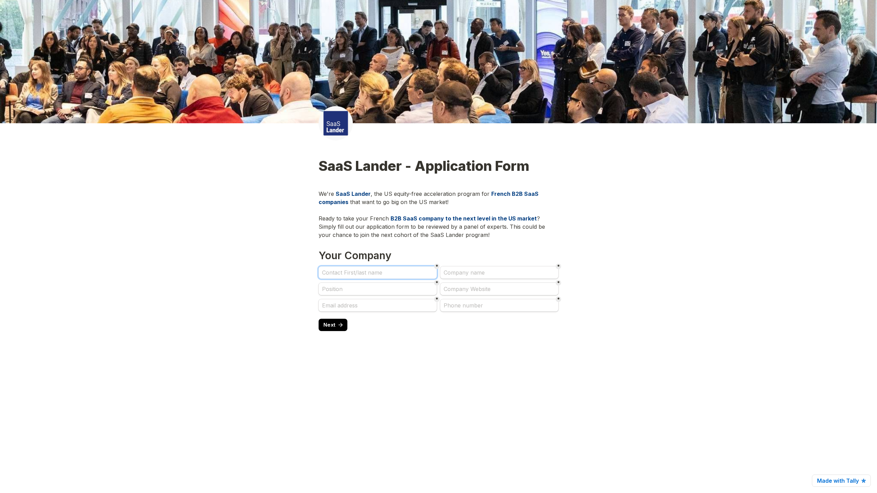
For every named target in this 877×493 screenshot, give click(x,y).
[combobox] (499, 305)
